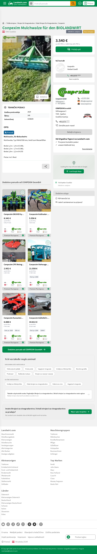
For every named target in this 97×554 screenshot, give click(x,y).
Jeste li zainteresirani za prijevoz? (70, 202)
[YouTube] (3, 524)
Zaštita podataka (52, 532)
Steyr (52, 470)
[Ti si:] (4, 23)
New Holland (55, 473)
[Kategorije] (29, 524)
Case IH (53, 475)
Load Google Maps (75, 171)
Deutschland (6, 500)
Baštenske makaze (24, 374)
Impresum (22, 537)
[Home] (17, 3)
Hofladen (4, 484)
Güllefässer (54, 445)
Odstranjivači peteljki (13, 369)
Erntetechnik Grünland (9, 467)
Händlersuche (6, 442)
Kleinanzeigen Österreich (10, 497)
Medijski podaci (16, 532)
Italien (3, 508)
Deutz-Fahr (54, 484)
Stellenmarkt (6, 481)
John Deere (54, 467)
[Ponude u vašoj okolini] (31, 3)
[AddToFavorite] (47, 40)
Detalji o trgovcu (74, 132)
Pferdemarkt (5, 475)
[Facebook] (13, 524)
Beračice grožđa (81, 369)
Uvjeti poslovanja (8, 537)
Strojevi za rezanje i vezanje (44, 374)
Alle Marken (5, 451)
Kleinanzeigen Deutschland (11, 503)
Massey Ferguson (56, 481)
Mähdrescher (55, 437)
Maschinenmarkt (7, 434)
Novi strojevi (88, 31)
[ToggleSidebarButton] (4, 3)
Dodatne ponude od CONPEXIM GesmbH (21, 182)
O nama (4, 532)
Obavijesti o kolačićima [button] (34, 532)
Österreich (5, 494)
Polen (3, 514)
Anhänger (53, 454)
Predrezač (10, 374)
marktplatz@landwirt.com (9, 551)
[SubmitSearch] (73, 3)
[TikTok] (18, 524)
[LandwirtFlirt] (41, 524)
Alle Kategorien (7, 448)
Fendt (52, 464)
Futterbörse (5, 478)
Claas (52, 478)
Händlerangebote (7, 437)
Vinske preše (29, 369)
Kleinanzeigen (6, 439)
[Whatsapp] (23, 524)
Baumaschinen (55, 451)
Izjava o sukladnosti (36, 537)
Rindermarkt (6, 473)
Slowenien (5, 511)
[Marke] (34, 524)
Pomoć (7, 541)
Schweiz (4, 506)
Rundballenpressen (57, 439)
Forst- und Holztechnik (9, 470)
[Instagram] (8, 524)
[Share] (45, 166)
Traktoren (53, 434)
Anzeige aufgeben (7, 454)
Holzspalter (54, 448)
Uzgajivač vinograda (44, 369)
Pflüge (52, 442)
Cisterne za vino (58, 384)
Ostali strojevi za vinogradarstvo (37, 384)
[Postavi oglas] (80, 3)
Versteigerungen (7, 445)
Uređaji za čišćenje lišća (63, 369)
